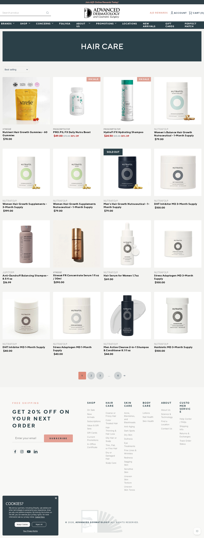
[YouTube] (29, 451)
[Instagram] (22, 451)
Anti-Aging (129, 426)
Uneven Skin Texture (128, 479)
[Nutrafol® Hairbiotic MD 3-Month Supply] (177, 315)
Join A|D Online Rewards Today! (102, 2)
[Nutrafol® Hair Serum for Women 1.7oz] (127, 244)
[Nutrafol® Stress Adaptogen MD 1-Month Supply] (76, 315)
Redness (128, 457)
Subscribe (58, 438)
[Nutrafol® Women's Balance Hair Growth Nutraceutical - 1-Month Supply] (177, 100)
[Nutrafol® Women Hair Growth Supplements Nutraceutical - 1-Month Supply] (76, 172)
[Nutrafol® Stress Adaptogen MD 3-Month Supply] (177, 244)
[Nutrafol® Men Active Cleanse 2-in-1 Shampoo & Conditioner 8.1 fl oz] (127, 315)
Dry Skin (128, 435)
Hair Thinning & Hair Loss (111, 430)
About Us (165, 410)
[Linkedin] (36, 451)
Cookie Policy (40, 517)
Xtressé (7, 129)
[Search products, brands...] (47, 13)
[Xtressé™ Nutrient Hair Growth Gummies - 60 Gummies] (26, 100)
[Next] (124, 375)
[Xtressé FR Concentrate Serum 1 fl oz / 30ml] (76, 244)
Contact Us (166, 428)
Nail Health (148, 417)
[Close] (56, 498)
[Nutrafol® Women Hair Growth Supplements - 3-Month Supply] (26, 172)
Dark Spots (129, 430)
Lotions (146, 413)
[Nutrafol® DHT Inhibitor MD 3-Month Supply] (177, 172)
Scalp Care (111, 463)
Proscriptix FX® (61, 129)
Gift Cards (92, 432)
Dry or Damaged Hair (110, 455)
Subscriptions (94, 421)
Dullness (128, 439)
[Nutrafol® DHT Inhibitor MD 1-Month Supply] (26, 315)
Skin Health (148, 421)
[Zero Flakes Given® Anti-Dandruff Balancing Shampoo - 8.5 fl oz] (26, 244)
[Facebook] (15, 451)
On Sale (91, 410)
